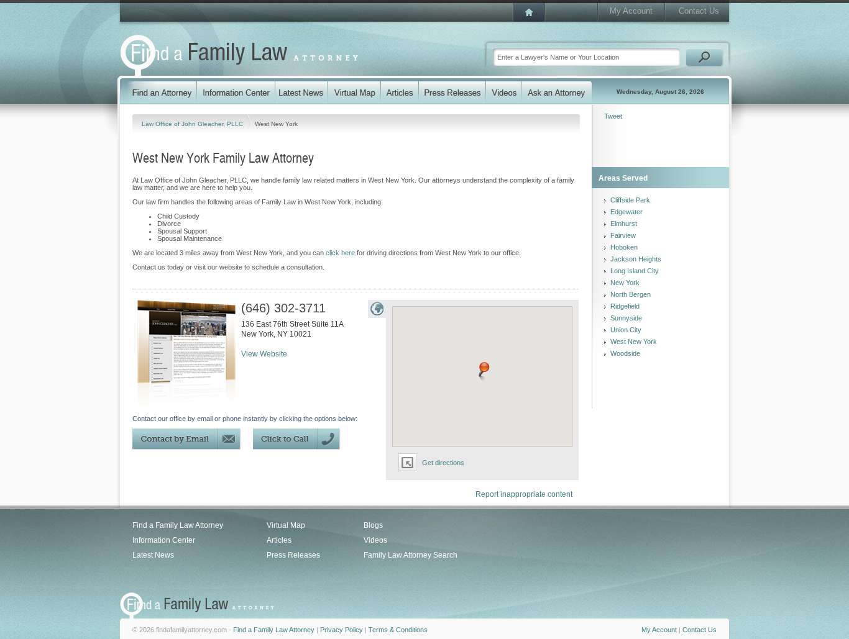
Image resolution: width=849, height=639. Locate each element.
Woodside (625, 353)
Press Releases (293, 555)
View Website (264, 354)
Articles (279, 540)
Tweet (613, 116)
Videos (375, 540)
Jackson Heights (635, 259)
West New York (633, 341)
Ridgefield (625, 306)
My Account (631, 11)
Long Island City (634, 270)
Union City (625, 329)
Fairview (623, 235)
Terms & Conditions (398, 629)
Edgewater (626, 211)
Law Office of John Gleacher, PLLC (193, 123)
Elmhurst (623, 223)
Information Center (163, 540)
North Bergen (630, 294)
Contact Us (699, 11)
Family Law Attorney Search (410, 555)
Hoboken (624, 247)
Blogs (373, 525)
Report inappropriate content (523, 494)
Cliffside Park (630, 200)
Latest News (153, 555)
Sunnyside (626, 318)
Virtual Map (286, 525)
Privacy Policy (341, 629)
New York (625, 282)
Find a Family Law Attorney (177, 525)
